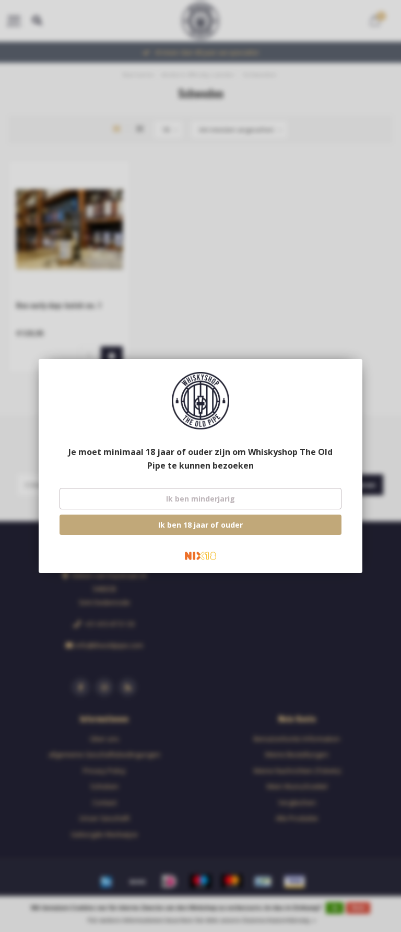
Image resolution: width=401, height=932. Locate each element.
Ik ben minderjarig (200, 499)
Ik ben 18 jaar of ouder (200, 525)
